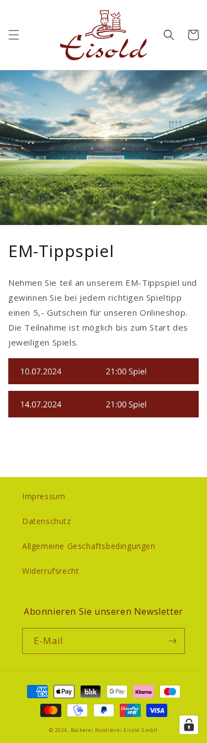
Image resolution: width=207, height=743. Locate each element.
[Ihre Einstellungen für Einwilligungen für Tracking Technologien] (188, 724)
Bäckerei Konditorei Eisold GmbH (114, 730)
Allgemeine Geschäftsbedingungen (89, 546)
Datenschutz (46, 521)
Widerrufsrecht (50, 571)
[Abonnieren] (172, 641)
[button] (14, 35)
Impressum (43, 496)
